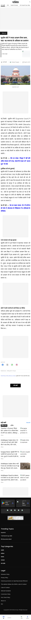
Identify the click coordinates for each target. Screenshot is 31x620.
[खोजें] (30, 2)
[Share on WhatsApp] (12, 365)
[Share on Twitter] (7, 365)
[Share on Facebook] (3, 365)
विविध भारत (4, 33)
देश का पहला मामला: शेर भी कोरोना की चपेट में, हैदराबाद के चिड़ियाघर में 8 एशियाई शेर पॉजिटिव (15, 208)
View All (28, 422)
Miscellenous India (11, 376)
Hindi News (3, 376)
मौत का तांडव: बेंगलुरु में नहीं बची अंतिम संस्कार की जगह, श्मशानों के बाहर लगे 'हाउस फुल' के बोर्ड (15, 161)
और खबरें (15, 385)
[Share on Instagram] (17, 365)
